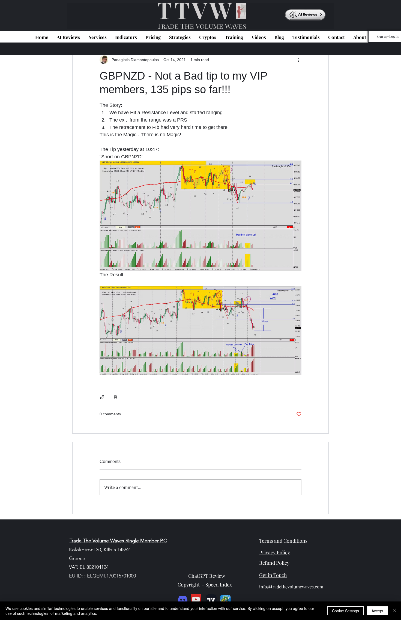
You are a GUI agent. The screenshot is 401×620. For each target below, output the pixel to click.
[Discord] (182, 599)
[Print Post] (115, 397)
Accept (377, 610)
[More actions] (298, 59)
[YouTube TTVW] (196, 599)
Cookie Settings (345, 610)
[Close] (394, 611)
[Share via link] (102, 397)
